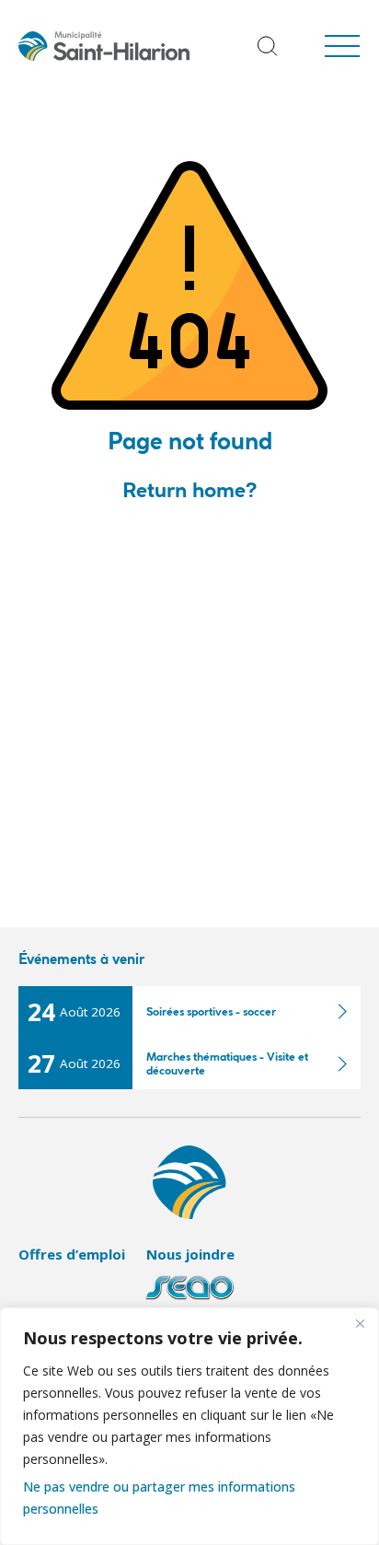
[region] (189, 1426)
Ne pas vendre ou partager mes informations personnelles (159, 1497)
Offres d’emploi (71, 1254)
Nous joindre (190, 1254)
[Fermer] (360, 1323)
